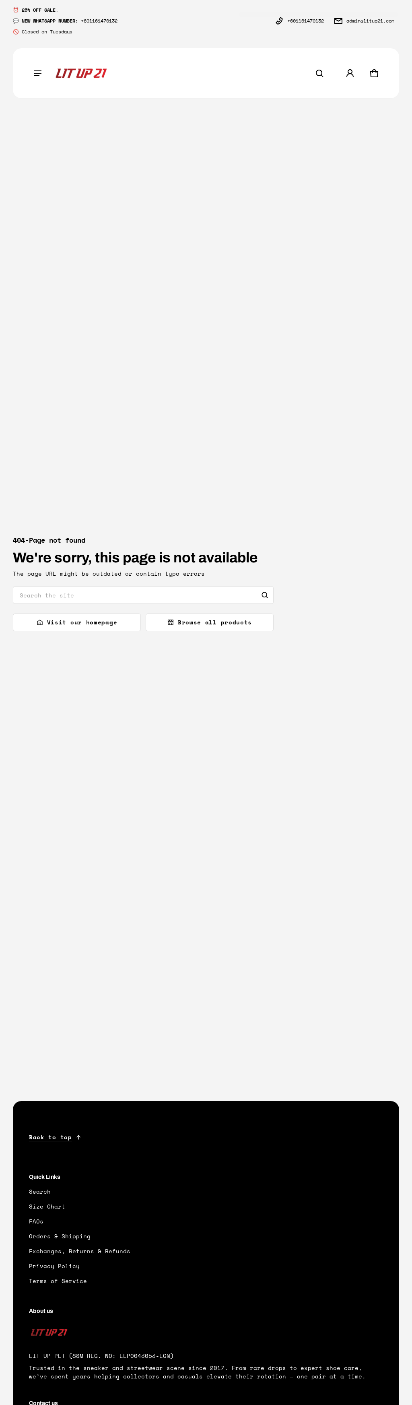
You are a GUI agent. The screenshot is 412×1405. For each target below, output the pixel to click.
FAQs (36, 1221)
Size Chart (47, 1206)
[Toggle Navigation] (38, 73)
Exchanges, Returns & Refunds (79, 1251)
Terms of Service (58, 1281)
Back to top (50, 1137)
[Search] (265, 595)
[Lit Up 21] (81, 73)
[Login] (350, 73)
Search (40, 1191)
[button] (319, 73)
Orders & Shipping (60, 1236)
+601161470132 (305, 20)
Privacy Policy (54, 1266)
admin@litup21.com (370, 20)
